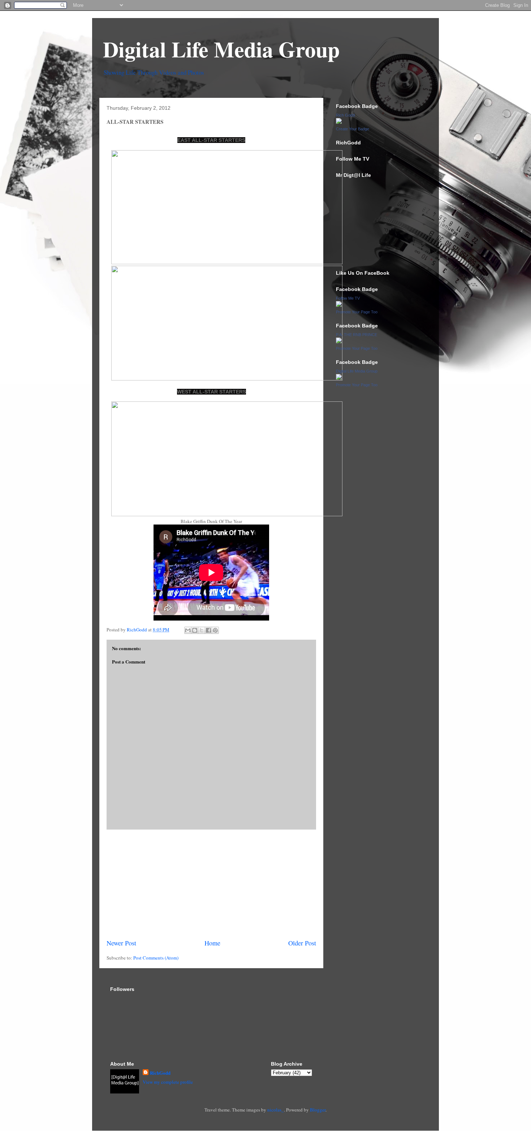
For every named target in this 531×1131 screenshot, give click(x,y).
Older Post (302, 943)
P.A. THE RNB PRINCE (356, 334)
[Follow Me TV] (339, 305)
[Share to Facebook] (208, 630)
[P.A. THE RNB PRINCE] (339, 341)
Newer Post (121, 943)
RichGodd (160, 1072)
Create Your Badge (352, 129)
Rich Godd (345, 115)
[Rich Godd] (339, 122)
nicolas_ (275, 1109)
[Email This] (187, 630)
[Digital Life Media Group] (339, 378)
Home (212, 943)
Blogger (317, 1109)
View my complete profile (168, 1082)
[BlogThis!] (194, 630)
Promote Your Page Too (356, 312)
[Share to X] (201, 630)
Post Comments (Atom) (155, 957)
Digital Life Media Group (221, 49)
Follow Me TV (348, 298)
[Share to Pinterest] (215, 630)
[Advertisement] (211, 884)
